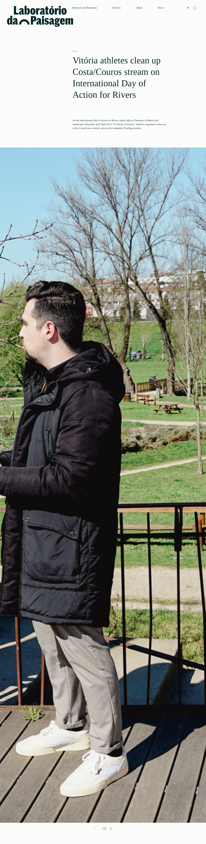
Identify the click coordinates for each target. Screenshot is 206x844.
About (139, 8)
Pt (188, 8)
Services (116, 8)
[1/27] (103, 485)
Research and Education (85, 8)
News (161, 8)
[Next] (110, 828)
